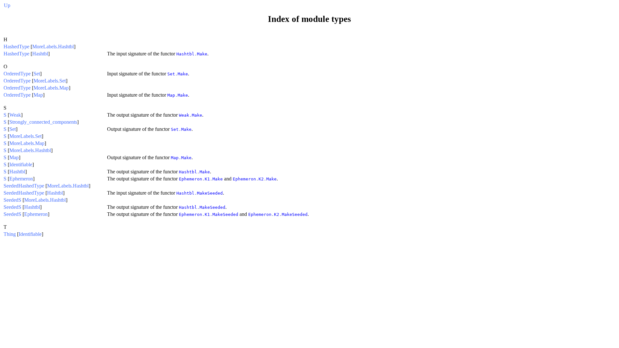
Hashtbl (40, 53)
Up (7, 5)
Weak (15, 115)
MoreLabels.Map (51, 88)
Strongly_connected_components (43, 122)
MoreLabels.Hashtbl (53, 46)
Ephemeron (21, 178)
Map (38, 95)
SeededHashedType (24, 185)
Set (37, 73)
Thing (10, 234)
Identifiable (20, 164)
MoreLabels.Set (50, 80)
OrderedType (17, 73)
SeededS (12, 200)
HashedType (16, 46)
